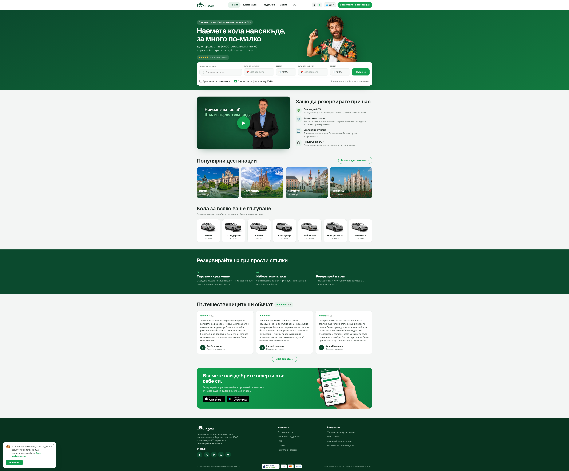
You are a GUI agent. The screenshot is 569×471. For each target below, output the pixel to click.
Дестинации (250, 4)
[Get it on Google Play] (319, 5)
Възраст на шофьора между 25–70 (255, 81)
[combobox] (223, 72)
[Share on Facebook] (199, 455)
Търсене (361, 71)
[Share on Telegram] (228, 455)
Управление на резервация (355, 4)
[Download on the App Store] (314, 5)
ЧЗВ (294, 4)
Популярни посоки (287, 450)
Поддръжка (268, 4)
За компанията (285, 432)
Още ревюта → (284, 358)
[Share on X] (207, 455)
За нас (283, 4)
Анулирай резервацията (339, 441)
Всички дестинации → (355, 160)
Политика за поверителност (227, 466)
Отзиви (281, 445)
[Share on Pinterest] (214, 455)
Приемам (14, 462)
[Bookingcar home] (205, 4)
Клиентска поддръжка (289, 436)
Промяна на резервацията (340, 445)
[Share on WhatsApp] (221, 455)
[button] (203, 72)
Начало (234, 4)
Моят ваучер (333, 436)
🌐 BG (330, 5)
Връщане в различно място (217, 81)
